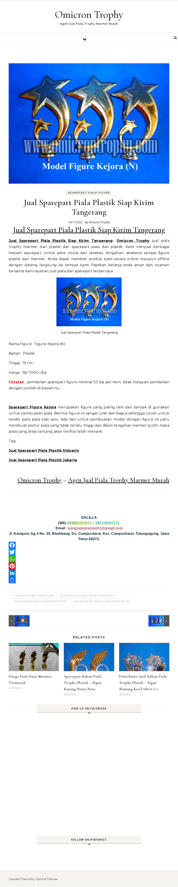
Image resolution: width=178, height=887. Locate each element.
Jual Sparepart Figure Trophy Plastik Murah (102, 601)
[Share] (89, 579)
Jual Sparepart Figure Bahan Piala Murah (87, 595)
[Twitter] (89, 552)
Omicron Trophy (89, 14)
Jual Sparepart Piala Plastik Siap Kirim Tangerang (89, 229)
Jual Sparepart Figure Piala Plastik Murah (40, 601)
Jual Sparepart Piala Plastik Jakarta (43, 460)
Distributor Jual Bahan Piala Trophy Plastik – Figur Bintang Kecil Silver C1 (143, 682)
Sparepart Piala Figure (89, 192)
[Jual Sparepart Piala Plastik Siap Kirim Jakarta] (18, 620)
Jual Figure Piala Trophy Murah (34, 595)
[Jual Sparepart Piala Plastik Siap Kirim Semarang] (159, 620)
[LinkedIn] (89, 572)
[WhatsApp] (89, 559)
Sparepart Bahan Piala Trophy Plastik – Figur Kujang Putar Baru (83, 682)
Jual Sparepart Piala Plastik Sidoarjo (44, 450)
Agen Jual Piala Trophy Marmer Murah (118, 480)
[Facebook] (89, 545)
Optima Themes (46, 879)
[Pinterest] (89, 566)
